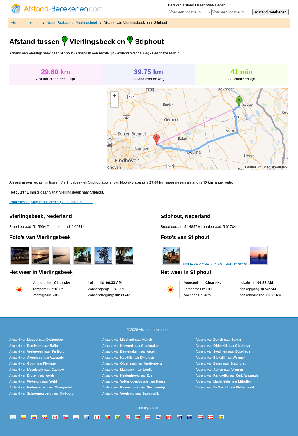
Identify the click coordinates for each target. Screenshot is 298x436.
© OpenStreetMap (272, 166)
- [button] (114, 103)
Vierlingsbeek (87, 23)
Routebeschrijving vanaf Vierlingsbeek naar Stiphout (51, 202)
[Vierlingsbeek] (19, 265)
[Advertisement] (58, 129)
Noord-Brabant (58, 23)
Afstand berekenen (26, 23)
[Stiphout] (171, 265)
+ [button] (114, 95)
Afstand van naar (36, 339)
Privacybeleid (147, 408)
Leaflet (250, 166)
